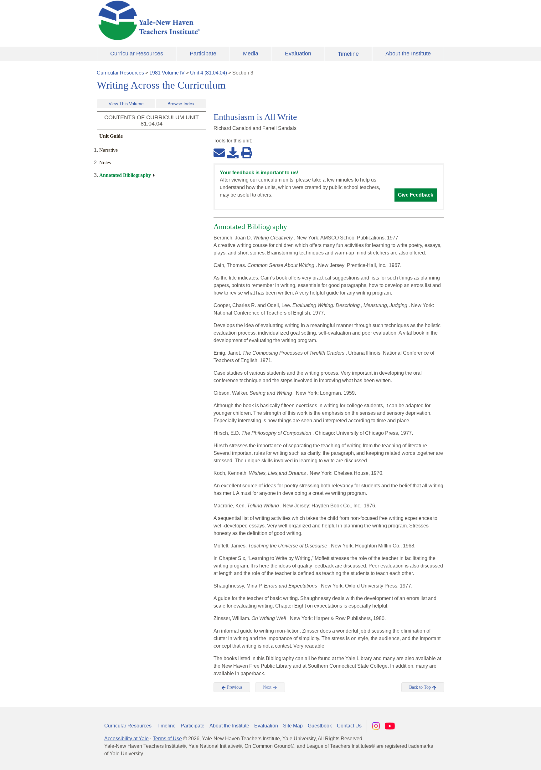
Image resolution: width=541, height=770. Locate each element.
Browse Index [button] (180, 103)
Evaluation (298, 53)
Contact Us (349, 725)
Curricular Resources (136, 53)
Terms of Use (167, 738)
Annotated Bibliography (125, 175)
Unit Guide (111, 136)
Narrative (108, 150)
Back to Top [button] (420, 687)
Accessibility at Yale (126, 738)
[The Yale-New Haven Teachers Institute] (211, 20)
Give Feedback (415, 195)
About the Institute (408, 53)
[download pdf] (233, 152)
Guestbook (320, 725)
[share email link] (219, 152)
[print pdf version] (246, 152)
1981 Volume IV (167, 72)
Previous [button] (234, 687)
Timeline (348, 54)
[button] (505, 759)
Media (250, 53)
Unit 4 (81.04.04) (208, 72)
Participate (203, 53)
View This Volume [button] (126, 103)
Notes (105, 162)
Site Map (293, 725)
